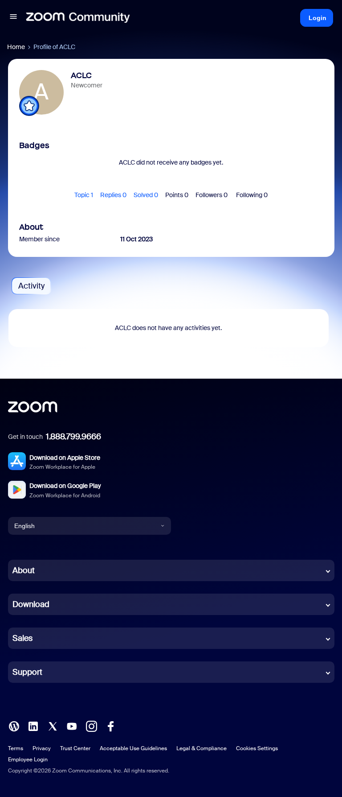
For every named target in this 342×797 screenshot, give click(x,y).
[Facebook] (110, 726)
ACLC (81, 75)
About (23, 570)
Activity (31, 286)
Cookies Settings (257, 748)
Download (30, 604)
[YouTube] (71, 726)
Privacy (42, 748)
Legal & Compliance (201, 748)
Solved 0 (146, 195)
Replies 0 (113, 195)
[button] (13, 18)
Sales (22, 638)
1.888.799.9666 (73, 436)
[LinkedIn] (33, 726)
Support (27, 672)
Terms (15, 748)
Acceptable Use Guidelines (133, 748)
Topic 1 (83, 195)
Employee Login (28, 759)
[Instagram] (91, 726)
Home (16, 47)
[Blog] (14, 726)
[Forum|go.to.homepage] (78, 17)
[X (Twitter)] (52, 726)
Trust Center (75, 748)
